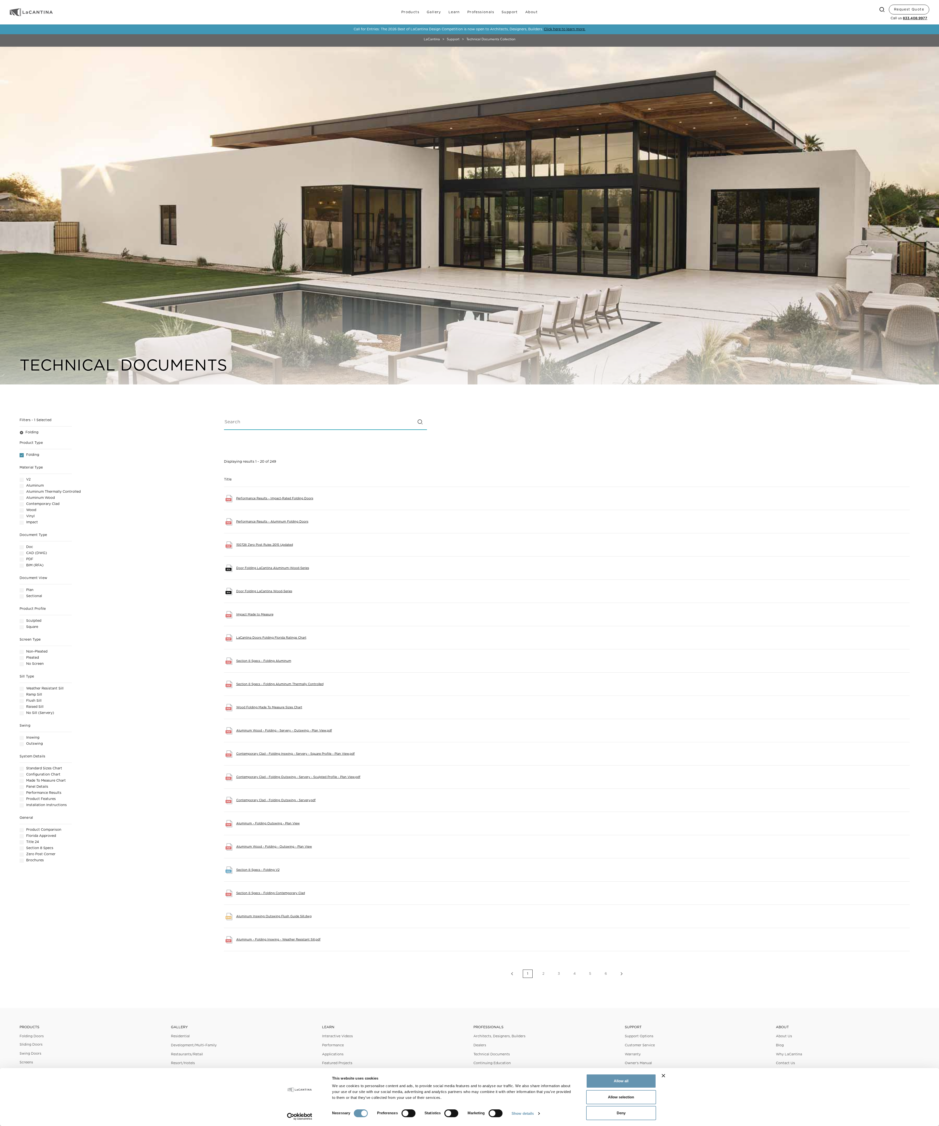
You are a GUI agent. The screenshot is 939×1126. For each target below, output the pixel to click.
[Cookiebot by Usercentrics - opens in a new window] (299, 1116)
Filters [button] (35, 420)
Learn (454, 12)
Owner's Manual (638, 1063)
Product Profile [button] (33, 609)
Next (621, 974)
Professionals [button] (488, 1027)
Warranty (633, 1054)
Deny (621, 1113)
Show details (523, 1113)
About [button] (782, 1027)
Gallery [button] (179, 1027)
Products (410, 12)
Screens (26, 1062)
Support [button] (633, 1027)
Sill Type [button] (27, 676)
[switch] (408, 1113)
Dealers (479, 1045)
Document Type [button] (33, 535)
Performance (333, 1045)
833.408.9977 (915, 18)
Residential (180, 1036)
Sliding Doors (31, 1044)
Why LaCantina (789, 1054)
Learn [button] (328, 1027)
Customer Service (640, 1045)
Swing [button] (25, 725)
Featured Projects (337, 1063)
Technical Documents (491, 1054)
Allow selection (621, 1097)
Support (510, 12)
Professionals (480, 12)
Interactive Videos (337, 1036)
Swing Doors (30, 1053)
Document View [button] (33, 578)
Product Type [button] (31, 443)
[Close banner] (663, 1075)
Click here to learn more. (564, 29)
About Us (784, 1036)
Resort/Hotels (183, 1063)
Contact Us (785, 1063)
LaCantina (432, 39)
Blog (780, 1045)
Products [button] (29, 1027)
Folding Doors (32, 1036)
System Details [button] (32, 756)
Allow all (621, 1081)
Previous (512, 974)
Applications (333, 1054)
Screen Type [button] (30, 639)
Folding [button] (29, 432)
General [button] (26, 818)
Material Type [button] (31, 467)
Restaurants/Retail (187, 1054)
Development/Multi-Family (194, 1045)
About (531, 12)
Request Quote (909, 9)
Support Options (639, 1036)
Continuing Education (492, 1063)
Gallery (434, 12)
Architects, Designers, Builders (499, 1036)
